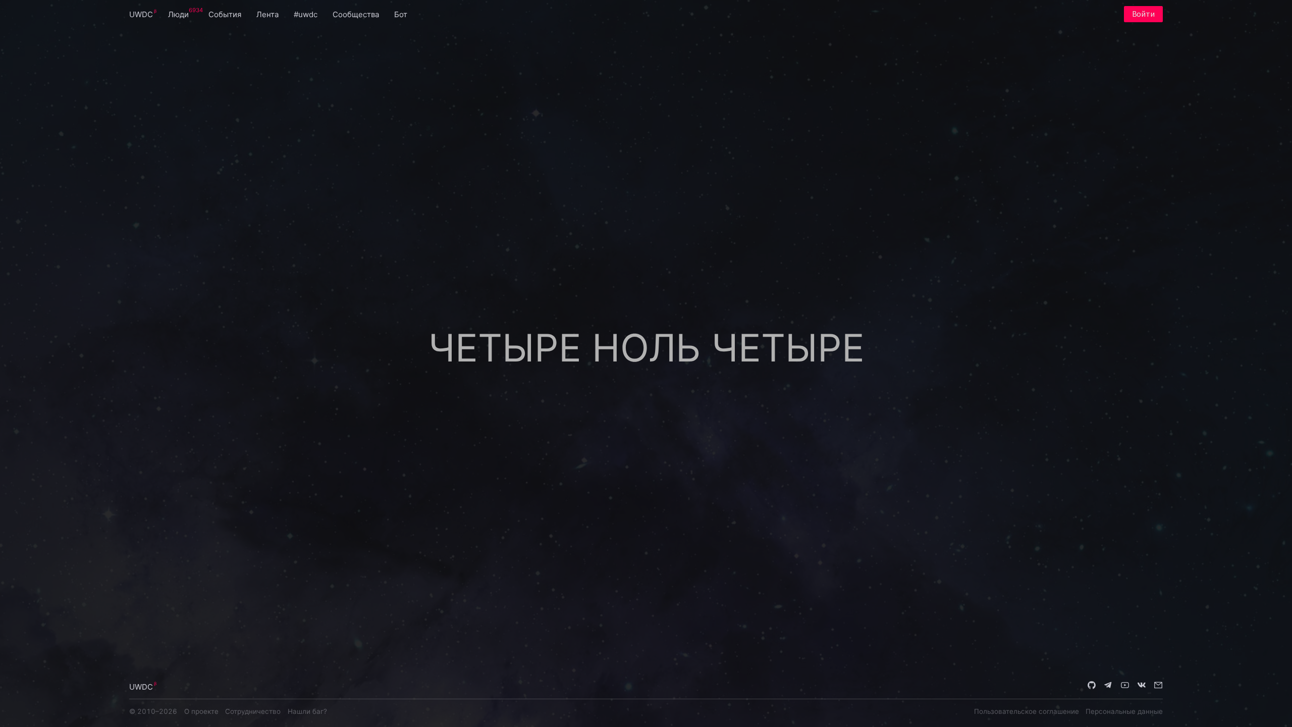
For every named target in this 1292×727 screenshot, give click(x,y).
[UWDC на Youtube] (1124, 686)
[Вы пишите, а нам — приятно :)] (1158, 686)
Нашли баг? (307, 711)
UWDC (141, 14)
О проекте (201, 711)
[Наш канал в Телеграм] (1108, 686)
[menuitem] (141, 14)
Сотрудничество (253, 711)
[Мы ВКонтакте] (1141, 686)
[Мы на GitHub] (1091, 686)
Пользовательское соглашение (1026, 711)
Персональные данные (1124, 711)
